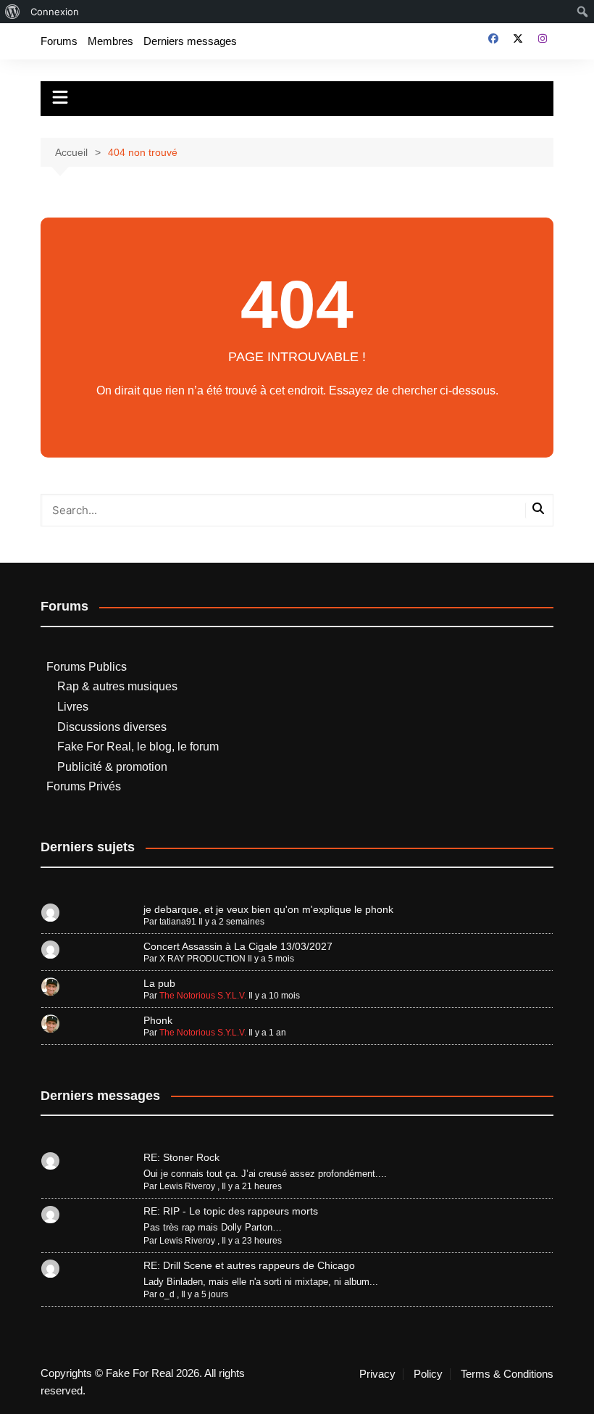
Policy (428, 1374)
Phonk (157, 1020)
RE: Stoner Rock (181, 1157)
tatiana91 (177, 922)
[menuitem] (12, 11)
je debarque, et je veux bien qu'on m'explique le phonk (268, 909)
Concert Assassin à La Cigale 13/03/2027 (237, 946)
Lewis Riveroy (187, 1186)
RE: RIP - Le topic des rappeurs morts (230, 1211)
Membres (110, 41)
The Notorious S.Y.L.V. (202, 996)
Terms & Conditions (507, 1374)
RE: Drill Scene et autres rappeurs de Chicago (249, 1265)
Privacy (377, 1374)
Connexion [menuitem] (54, 11)
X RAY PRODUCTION (202, 959)
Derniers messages (190, 41)
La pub (159, 983)
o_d (167, 1294)
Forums (59, 41)
